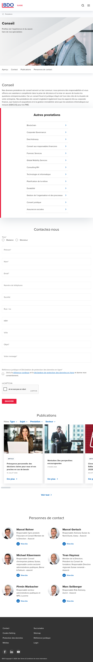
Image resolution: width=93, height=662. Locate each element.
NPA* (6, 320)
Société (7, 297)
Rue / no (7, 309)
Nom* (6, 261)
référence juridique (21, 372)
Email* (6, 273)
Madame (10, 240)
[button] (47, 125)
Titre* (4, 237)
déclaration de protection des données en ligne (54, 372)
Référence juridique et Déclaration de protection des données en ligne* (32, 369)
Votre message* (10, 356)
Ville (6, 332)
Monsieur (24, 240)
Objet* (6, 344)
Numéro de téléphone (13, 285)
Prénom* (7, 249)
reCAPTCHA (7, 383)
